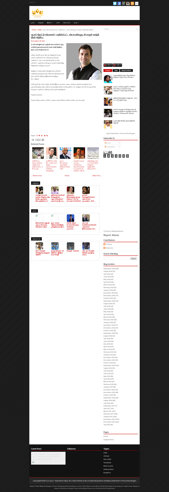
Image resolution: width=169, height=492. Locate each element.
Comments (110, 147)
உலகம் (58, 22)
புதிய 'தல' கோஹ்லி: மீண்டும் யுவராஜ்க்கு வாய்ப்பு (88, 253)
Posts (108, 143)
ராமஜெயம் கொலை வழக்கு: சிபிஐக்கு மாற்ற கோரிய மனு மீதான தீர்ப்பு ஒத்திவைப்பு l (43, 198)
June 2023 (107, 309)
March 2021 (107, 381)
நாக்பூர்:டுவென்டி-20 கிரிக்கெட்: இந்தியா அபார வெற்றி (57, 253)
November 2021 (109, 360)
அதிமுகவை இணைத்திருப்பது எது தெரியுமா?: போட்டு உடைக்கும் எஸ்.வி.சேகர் (74, 198)
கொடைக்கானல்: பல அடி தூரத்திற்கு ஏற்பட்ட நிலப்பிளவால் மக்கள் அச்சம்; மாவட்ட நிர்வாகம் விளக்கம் (46, 456)
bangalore (107, 473)
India (39, 30)
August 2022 (107, 336)
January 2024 (108, 290)
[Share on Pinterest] (45, 136)
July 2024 (106, 274)
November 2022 (109, 328)
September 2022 (109, 333)
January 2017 (108, 417)
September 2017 (109, 406)
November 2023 (109, 295)
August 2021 (107, 368)
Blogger (132, 133)
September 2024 (109, 269)
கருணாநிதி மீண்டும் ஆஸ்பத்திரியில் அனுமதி (124, 122)
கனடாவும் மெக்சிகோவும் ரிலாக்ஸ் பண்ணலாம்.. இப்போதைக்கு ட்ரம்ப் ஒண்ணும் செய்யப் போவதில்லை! (89, 226)
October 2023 (108, 298)
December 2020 (109, 390)
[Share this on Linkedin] (47, 136)
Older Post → (97, 176)
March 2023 (107, 317)
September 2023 (109, 301)
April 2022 (107, 347)
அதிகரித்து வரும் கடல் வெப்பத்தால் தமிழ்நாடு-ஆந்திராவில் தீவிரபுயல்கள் (92, 165)
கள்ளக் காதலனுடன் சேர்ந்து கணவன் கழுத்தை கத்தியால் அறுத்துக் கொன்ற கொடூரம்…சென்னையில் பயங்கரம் (125, 111)
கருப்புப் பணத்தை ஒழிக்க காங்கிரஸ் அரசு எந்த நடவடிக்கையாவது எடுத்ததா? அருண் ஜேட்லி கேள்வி (124, 89)
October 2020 (108, 395)
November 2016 (109, 422)
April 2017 (107, 408)
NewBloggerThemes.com (87, 488)
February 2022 (108, 352)
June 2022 (107, 341)
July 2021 (106, 371)
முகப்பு (33, 22)
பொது (76, 22)
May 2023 (106, 312)
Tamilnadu (107, 463)
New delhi (107, 459)
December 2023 (109, 293)
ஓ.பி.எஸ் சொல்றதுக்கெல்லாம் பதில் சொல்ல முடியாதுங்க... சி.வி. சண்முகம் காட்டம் (88, 198)
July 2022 (106, 338)
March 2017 (107, 411)
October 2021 (108, 363)
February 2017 (108, 414)
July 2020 (106, 403)
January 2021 (108, 387)
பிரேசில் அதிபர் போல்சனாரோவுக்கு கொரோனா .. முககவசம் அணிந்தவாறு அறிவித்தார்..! (73, 226)
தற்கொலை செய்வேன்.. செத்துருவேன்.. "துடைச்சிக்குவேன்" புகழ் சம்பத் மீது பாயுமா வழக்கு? (58, 198)
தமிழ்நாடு (41, 22)
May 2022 (106, 344)
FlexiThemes (64, 488)
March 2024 (107, 285)
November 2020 (109, 392)
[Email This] (36, 140)
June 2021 (106, 373)
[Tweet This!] (39, 136)
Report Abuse (111, 235)
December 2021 (109, 357)
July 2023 (106, 306)
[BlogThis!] (38, 140)
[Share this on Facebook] (37, 136)
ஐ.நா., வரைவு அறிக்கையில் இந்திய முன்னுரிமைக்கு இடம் (57, 225)
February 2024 (108, 287)
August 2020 (107, 400)
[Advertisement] (66, 118)
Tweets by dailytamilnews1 (113, 231)
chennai (106, 456)
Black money (108, 466)
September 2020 (109, 398)
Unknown (109, 248)
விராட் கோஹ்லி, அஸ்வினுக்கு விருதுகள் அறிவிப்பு (43, 253)
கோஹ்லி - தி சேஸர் (73, 251)
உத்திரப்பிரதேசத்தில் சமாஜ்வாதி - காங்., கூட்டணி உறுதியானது (125, 99)
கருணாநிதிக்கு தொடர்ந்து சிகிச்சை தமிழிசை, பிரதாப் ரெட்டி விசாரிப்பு (124, 76)
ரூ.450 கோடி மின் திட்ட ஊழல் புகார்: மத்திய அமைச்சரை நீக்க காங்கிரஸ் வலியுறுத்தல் (51, 166)
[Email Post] (32, 140)
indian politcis (108, 469)
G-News (109, 244)
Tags (116, 70)
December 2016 (109, 419)
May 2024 (106, 279)
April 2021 (107, 379)
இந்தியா (50, 22)
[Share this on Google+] (42, 136)
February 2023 (108, 320)
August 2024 (107, 271)
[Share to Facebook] (43, 140)
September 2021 (109, 365)
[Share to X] (41, 140)
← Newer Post (36, 176)
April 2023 (107, 314)
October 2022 (108, 330)
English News (108, 440)
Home (34, 30)
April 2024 (107, 282)
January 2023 (108, 322)
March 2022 (107, 349)
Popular (107, 70)
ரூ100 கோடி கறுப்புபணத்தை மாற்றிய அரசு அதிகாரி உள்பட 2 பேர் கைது (37, 165)
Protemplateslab (110, 488)
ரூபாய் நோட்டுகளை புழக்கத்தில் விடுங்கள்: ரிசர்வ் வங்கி (65, 165)
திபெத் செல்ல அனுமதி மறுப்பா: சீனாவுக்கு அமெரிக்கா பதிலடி (42, 225)
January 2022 (108, 355)
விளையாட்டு (66, 22)
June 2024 (107, 277)
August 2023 (107, 304)
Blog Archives (126, 70)
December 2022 (109, 325)
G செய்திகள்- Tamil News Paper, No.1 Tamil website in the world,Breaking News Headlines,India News (83, 481)
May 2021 (106, 376)
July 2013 (106, 425)
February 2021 (108, 384)
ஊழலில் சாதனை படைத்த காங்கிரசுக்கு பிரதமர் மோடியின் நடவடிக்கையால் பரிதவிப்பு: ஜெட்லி (79, 166)
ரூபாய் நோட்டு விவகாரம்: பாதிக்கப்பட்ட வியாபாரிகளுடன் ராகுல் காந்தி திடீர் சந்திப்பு (65, 36)
